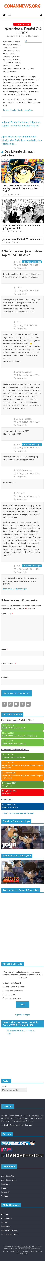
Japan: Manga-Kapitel (22, 24)
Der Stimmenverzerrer (14, 990)
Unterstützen (6, 1218)
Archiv (3, 1086)
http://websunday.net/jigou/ (15, 588)
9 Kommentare (33, 36)
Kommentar (7, 613)
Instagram (5, 1184)
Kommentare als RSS (9, 1234)
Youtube (4, 1196)
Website (5, 677)
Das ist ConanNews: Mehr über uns (18, 1125)
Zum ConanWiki (7, 1176)
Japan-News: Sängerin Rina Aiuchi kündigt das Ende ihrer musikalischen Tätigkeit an (21, 140)
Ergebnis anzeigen (22, 1014)
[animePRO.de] (6, 1149)
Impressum (5, 1226)
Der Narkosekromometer (15, 987)
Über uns (5, 1214)
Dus (18, 322)
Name (4, 649)
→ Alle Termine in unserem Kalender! (17, 813)
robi (22, 36)
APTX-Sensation (24, 418)
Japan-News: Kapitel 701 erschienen (22, 239)
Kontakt (4, 1222)
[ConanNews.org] (4, 15)
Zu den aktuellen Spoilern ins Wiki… (18, 110)
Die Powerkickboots (13, 998)
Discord (4, 1188)
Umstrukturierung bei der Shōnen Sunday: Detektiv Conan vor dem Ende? (21, 188)
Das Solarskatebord (13, 983)
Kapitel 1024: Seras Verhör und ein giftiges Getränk (21, 227)
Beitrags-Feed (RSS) (9, 1230)
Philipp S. (20, 493)
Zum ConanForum (8, 1180)
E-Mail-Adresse (8, 663)
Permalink (21, 268)
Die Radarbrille (10, 994)
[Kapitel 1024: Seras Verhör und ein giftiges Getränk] (22, 201)
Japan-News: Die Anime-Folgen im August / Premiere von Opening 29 (20, 123)
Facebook (5, 1192)
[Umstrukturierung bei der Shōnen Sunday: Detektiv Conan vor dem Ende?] (22, 160)
